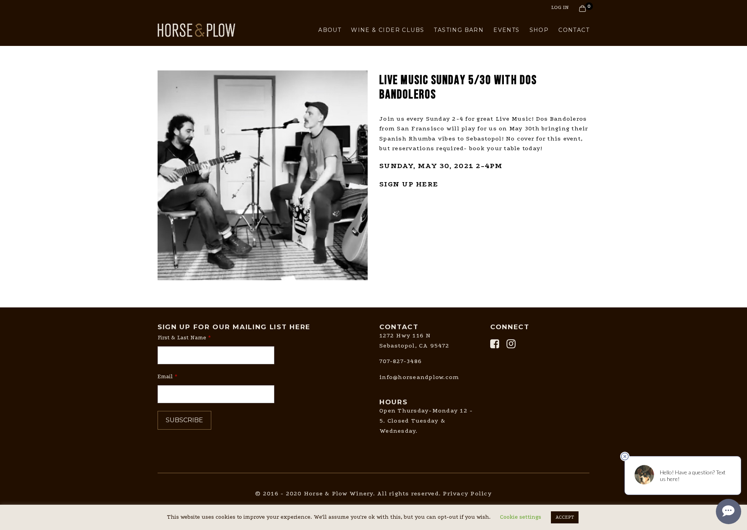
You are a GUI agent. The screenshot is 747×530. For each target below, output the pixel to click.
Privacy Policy (467, 493)
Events (506, 29)
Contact (573, 29)
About (329, 29)
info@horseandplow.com (419, 377)
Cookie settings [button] (520, 517)
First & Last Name (182, 337)
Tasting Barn (459, 29)
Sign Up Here (408, 184)
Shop (539, 29)
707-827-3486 (400, 361)
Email (165, 376)
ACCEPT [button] (565, 517)
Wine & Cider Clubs (387, 29)
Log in (560, 7)
